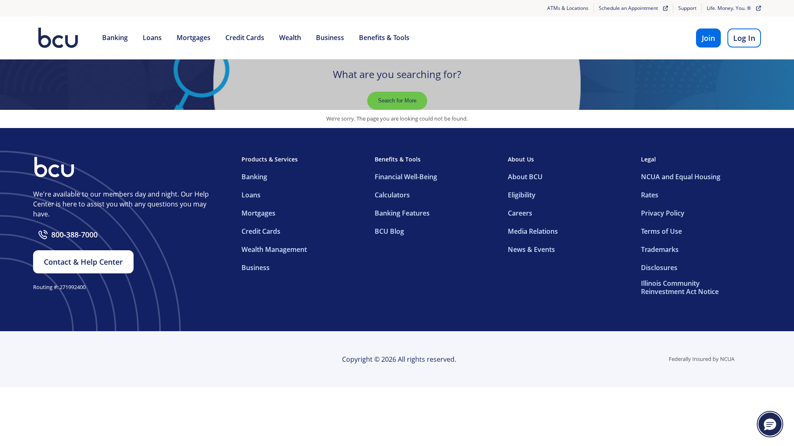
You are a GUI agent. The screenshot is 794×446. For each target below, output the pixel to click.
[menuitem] (115, 38)
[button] (770, 424)
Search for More (397, 100)
